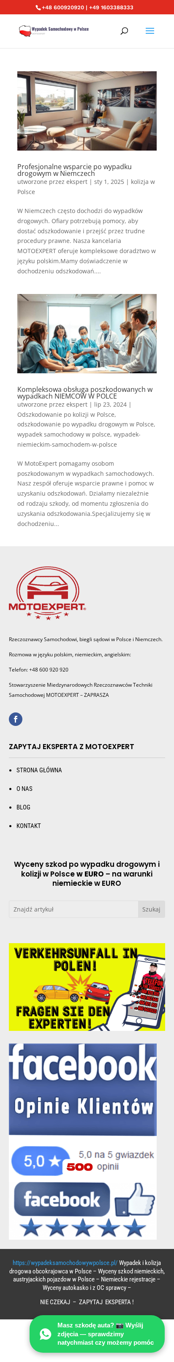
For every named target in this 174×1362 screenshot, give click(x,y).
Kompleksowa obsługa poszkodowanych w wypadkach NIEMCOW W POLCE (84, 393)
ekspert (76, 182)
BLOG (23, 807)
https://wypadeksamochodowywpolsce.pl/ (65, 1263)
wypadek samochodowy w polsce (63, 434)
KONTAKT (28, 826)
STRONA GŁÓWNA (39, 770)
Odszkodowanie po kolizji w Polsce (65, 414)
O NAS (24, 789)
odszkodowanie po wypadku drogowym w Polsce (85, 424)
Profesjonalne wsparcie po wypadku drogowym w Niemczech (74, 170)
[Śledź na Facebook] (15, 719)
